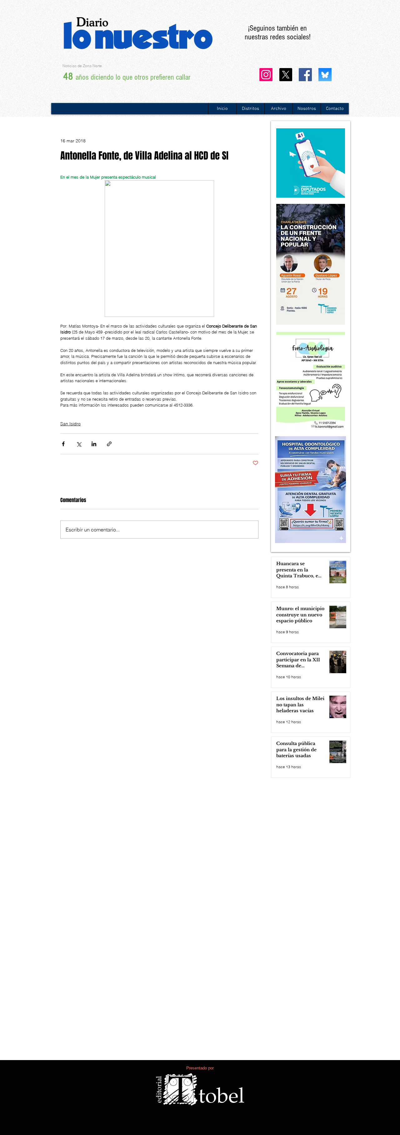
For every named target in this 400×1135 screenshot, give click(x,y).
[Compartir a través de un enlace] (109, 444)
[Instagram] (265, 74)
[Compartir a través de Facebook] (63, 444)
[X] (285, 74)
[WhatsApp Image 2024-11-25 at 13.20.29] (325, 74)
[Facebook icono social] (305, 74)
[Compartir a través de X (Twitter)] (79, 444)
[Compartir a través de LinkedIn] (94, 444)
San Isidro (70, 424)
